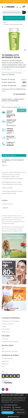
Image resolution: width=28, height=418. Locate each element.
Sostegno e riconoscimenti (10, 341)
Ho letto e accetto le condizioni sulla (13, 107)
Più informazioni (6, 69)
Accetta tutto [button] (7, 412)
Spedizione (5, 361)
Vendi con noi (6, 332)
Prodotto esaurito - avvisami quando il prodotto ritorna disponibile (13, 99)
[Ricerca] (24, 12)
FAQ (3, 349)
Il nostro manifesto (8, 324)
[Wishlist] (20, 7)
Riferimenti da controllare (10, 351)
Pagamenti (5, 364)
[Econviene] (9, 7)
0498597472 (6, 1)
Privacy (22, 107)
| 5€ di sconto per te (11, 1)
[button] (25, 50)
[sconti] (14, 298)
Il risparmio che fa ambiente (10, 321)
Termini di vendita (7, 358)
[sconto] (14, 272)
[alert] (14, 406)
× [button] (26, 395)
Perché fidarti (6, 329)
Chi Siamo (5, 339)
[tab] (14, 155)
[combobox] (12, 12)
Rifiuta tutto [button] (20, 412)
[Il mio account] (17, 7)
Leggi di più (5, 207)
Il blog (4, 326)
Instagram (7, 389)
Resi (3, 366)
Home (4, 22)
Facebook (3, 389)
